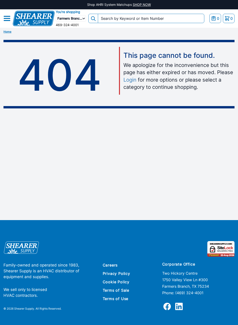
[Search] (93, 18)
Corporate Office (178, 264)
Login (129, 80)
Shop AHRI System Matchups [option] (119, 5)
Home (7, 31)
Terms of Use (116, 298)
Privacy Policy (116, 273)
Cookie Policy (116, 282)
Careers (110, 265)
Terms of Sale (116, 290)
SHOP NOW (142, 5)
